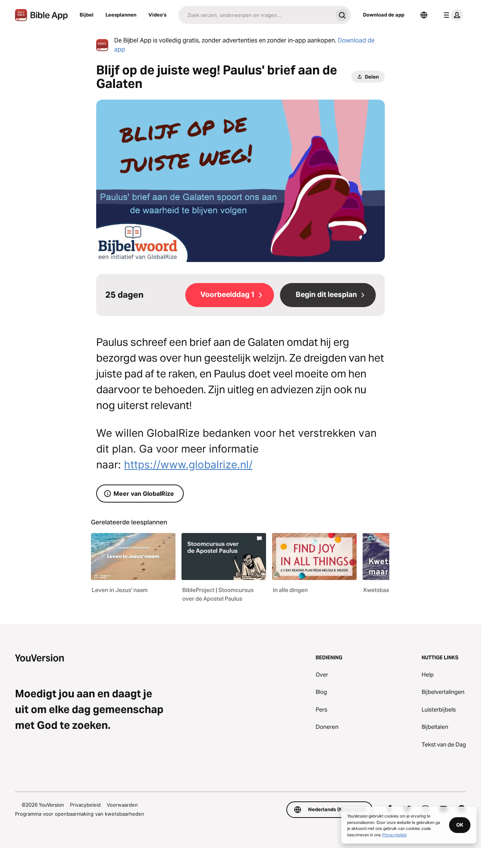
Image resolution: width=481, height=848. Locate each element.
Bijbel (87, 15)
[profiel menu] (451, 15)
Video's (157, 15)
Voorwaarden (122, 805)
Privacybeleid (85, 805)
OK (459, 825)
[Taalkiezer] (423, 15)
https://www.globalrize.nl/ (188, 464)
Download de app (383, 15)
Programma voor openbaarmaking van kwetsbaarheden (79, 814)
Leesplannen (121, 15)
